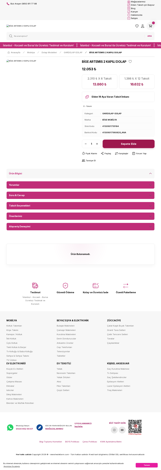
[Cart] (150, 26)
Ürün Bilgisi (15, 173)
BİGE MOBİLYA (109, 119)
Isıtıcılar (10, 390)
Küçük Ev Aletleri (14, 369)
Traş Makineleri (114, 390)
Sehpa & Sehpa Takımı (17, 356)
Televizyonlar (63, 351)
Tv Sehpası (112, 373)
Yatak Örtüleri (63, 377)
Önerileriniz (15, 216)
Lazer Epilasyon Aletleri (118, 386)
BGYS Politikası (72, 442)
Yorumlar (14, 185)
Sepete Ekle (128, 143)
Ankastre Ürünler (65, 343)
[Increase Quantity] (98, 144)
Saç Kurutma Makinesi (118, 369)
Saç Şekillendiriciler (117, 377)
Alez (59, 381)
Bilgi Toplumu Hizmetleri (50, 442)
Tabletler (61, 356)
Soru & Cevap (17, 195)
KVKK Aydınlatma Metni (111, 442)
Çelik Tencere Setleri (117, 334)
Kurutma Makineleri (66, 334)
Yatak (59, 369)
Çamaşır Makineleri (66, 330)
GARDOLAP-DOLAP (112, 113)
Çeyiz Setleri (63, 390)
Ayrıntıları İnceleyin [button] (12, 466)
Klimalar (10, 386)
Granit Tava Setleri (116, 330)
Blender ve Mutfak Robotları (20, 403)
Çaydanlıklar (113, 343)
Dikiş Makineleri (14, 394)
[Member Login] (142, 26)
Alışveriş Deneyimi (19, 226)
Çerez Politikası (90, 442)
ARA (149, 36)
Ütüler (9, 377)
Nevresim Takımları (66, 373)
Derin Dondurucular (66, 338)
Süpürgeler (11, 373)
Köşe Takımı (12, 330)
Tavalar (110, 338)
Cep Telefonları (64, 347)
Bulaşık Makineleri (66, 325)
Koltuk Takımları (14, 325)
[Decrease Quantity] (85, 144)
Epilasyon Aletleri (115, 381)
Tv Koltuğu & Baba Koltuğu (19, 351)
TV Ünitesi (11, 360)
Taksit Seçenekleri (19, 205)
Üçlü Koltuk (11, 343)
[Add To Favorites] (130, 61)
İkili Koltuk (11, 338)
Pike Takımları (63, 386)
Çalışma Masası (14, 381)
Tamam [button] (147, 465)
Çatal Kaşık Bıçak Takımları (120, 325)
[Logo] (21, 26)
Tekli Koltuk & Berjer (16, 347)
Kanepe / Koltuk (14, 334)
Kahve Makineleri (14, 399)
